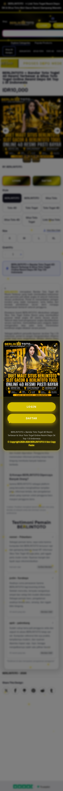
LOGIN (32, 406)
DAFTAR (31, 418)
